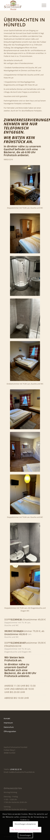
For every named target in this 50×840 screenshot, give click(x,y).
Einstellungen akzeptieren (25, 824)
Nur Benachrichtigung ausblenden (25, 829)
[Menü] (42, 5)
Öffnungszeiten (10, 731)
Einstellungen (25, 835)
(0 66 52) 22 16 (15, 769)
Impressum (8, 723)
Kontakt (7, 718)
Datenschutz (9, 727)
